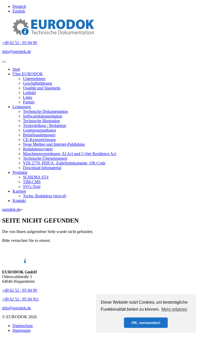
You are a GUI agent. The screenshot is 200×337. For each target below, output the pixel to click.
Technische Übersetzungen (45, 158)
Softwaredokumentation (42, 116)
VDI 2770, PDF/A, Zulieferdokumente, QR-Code (64, 163)
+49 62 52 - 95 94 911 (20, 299)
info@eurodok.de (16, 51)
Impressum (21, 330)
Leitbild (29, 92)
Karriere (19, 191)
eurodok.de (11, 209)
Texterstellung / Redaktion (44, 125)
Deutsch (19, 6)
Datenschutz (22, 325)
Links (27, 97)
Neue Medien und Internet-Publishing (54, 144)
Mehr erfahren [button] (174, 309)
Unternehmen (34, 78)
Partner (29, 102)
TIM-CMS (32, 182)
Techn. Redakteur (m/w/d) (44, 196)
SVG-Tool (31, 186)
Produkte (19, 172)
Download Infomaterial (42, 168)
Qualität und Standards (41, 88)
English (18, 11)
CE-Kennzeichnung (39, 139)
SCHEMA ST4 (35, 177)
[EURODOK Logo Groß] (53, 34)
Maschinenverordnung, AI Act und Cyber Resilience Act (69, 153)
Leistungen (21, 107)
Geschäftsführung (37, 83)
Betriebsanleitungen (39, 135)
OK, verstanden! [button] (146, 323)
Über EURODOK (27, 74)
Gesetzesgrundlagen (39, 130)
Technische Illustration (41, 121)
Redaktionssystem (38, 149)
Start (16, 69)
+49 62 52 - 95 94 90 (19, 42)
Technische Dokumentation (45, 111)
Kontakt (19, 200)
